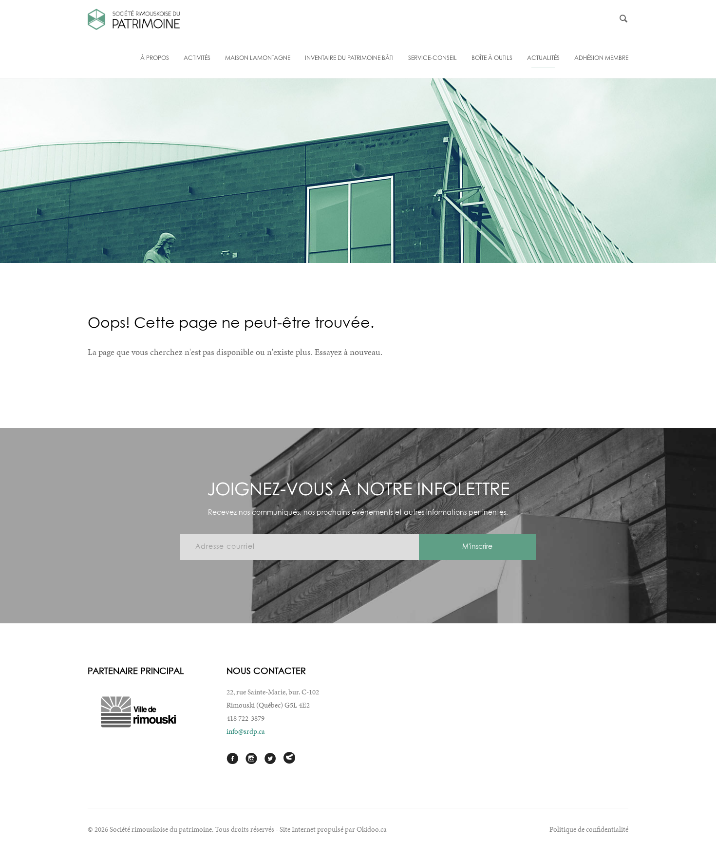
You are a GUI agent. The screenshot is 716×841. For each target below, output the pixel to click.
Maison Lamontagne (257, 58)
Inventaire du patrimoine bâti (349, 58)
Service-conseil (432, 58)
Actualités (543, 58)
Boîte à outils (491, 58)
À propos (154, 58)
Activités (197, 58)
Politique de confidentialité (588, 829)
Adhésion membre (601, 58)
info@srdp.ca (245, 731)
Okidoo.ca (372, 829)
